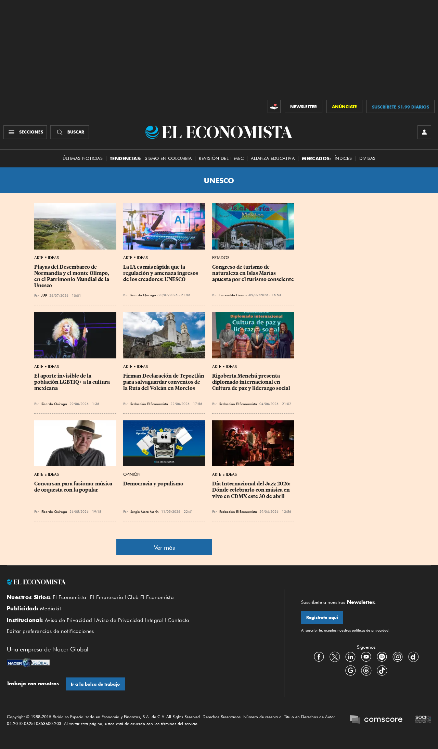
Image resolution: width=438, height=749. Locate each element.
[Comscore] (376, 720)
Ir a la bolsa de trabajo (95, 684)
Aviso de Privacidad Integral (130, 620)
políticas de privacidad (369, 630)
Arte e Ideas (46, 257)
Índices (343, 158)
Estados (220, 257)
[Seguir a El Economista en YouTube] (366, 657)
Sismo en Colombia (168, 158)
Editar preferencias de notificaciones (50, 631)
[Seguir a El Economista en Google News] (350, 670)
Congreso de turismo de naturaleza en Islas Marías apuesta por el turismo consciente (253, 273)
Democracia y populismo (153, 484)
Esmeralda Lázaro (233, 295)
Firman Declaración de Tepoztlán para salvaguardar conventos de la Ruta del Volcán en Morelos (164, 382)
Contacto (179, 620)
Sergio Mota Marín (144, 511)
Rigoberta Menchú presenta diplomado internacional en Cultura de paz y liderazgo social (251, 382)
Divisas (367, 158)
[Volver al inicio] (137, 582)
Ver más (164, 547)
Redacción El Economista (149, 404)
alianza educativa (273, 158)
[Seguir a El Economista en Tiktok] (382, 670)
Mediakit (50, 609)
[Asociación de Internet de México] (423, 720)
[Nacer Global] (28, 663)
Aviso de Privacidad (68, 620)
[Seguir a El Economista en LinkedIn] (350, 657)
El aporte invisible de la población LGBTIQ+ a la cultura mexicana (72, 382)
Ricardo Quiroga (54, 404)
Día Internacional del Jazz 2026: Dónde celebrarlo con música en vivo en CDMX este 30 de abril (252, 490)
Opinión (131, 474)
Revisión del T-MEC (221, 158)
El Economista (69, 597)
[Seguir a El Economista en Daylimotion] (413, 657)
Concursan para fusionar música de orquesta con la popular (73, 487)
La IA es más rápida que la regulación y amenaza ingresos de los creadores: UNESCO (161, 273)
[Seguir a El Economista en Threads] (366, 670)
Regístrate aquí (322, 617)
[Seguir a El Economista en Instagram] (397, 657)
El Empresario (106, 597)
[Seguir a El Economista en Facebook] (319, 657)
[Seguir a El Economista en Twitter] (335, 657)
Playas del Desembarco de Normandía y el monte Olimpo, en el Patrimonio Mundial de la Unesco (72, 276)
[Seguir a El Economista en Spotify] (382, 657)
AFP (44, 295)
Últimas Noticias (83, 158)
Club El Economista (150, 597)
